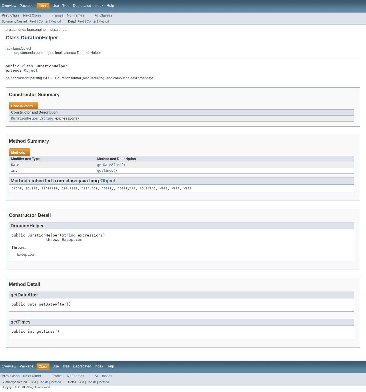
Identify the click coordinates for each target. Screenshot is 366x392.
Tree (65, 6)
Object (31, 70)
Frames (57, 15)
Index (99, 6)
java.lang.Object (18, 48)
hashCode (89, 188)
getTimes (105, 171)
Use (56, 6)
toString (148, 188)
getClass (69, 188)
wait (164, 188)
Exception (72, 239)
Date (15, 165)
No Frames (75, 15)
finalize (49, 188)
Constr (43, 21)
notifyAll (127, 188)
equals (31, 188)
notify (108, 188)
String (47, 118)
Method (56, 21)
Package (26, 6)
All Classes (103, 15)
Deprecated (82, 6)
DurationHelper (25, 118)
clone (16, 188)
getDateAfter (109, 165)
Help (110, 6)
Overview (9, 6)
